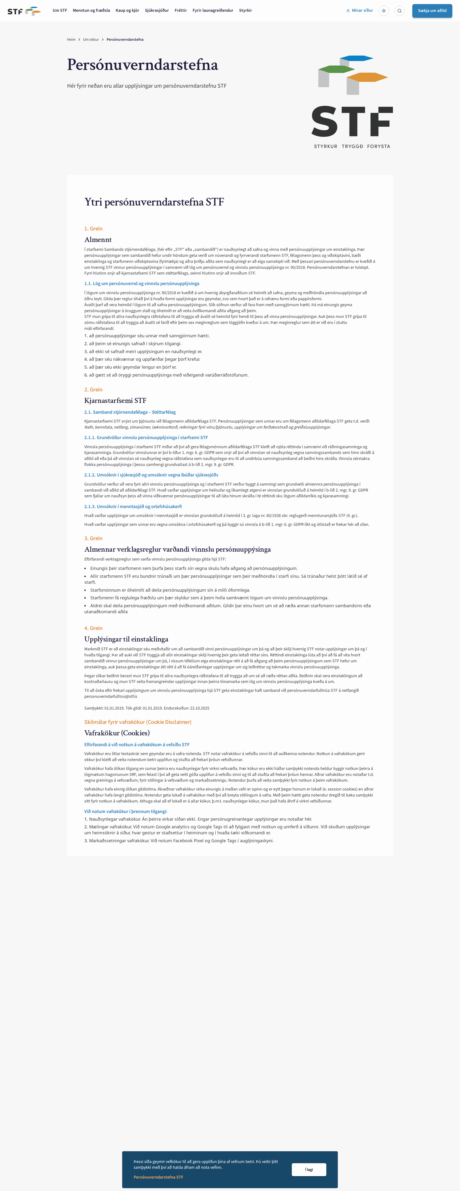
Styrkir (245, 10)
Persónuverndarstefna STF (158, 1177)
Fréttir (181, 10)
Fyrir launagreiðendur (213, 10)
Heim (71, 39)
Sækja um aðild (432, 11)
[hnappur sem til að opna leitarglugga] (400, 11)
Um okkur (91, 39)
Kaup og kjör (127, 10)
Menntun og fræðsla (91, 10)
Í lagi (309, 1169)
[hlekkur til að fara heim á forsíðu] (24, 11)
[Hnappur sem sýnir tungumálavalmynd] (384, 11)
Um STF (60, 10)
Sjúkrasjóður (157, 10)
